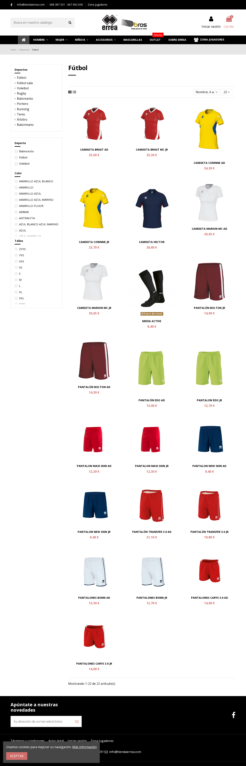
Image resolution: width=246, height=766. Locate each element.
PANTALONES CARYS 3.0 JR (94, 663)
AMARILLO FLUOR (31, 206)
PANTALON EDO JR (209, 400)
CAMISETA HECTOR (152, 242)
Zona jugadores (97, 4)
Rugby (21, 93)
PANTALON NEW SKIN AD (209, 466)
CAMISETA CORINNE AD (209, 163)
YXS (21, 255)
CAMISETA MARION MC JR (94, 308)
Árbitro (22, 119)
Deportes (21, 69)
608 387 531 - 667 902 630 (67, 4)
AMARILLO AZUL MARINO (36, 199)
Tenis (21, 114)
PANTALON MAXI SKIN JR (152, 466)
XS (20, 267)
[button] (40, 40)
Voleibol (23, 88)
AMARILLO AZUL (30, 193)
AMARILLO (26, 187)
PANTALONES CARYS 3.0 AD (209, 597)
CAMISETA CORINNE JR (94, 242)
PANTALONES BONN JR (151, 597)
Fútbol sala (25, 83)
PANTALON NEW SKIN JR (94, 532)
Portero (22, 104)
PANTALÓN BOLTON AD (94, 387)
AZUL (22, 230)
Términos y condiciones (28, 741)
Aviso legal (56, 741)
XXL (21, 298)
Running (23, 109)
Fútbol (21, 77)
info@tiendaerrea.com (31, 4)
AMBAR (24, 212)
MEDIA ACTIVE (151, 321)
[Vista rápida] (94, 145)
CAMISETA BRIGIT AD (94, 149)
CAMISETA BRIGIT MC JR (152, 149)
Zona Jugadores (102, 741)
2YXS (22, 249)
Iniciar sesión (77, 741)
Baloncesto (25, 98)
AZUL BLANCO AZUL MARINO (38, 224)
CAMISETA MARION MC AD (209, 228)
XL (20, 292)
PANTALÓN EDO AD (152, 400)
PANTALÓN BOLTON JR (209, 308)
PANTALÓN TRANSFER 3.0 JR (209, 532)
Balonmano (25, 125)
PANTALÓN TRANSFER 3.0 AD (151, 532)
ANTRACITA (27, 218)
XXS (21, 261)
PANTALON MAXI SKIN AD (94, 466)
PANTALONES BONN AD (94, 597)
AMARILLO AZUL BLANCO (36, 181)
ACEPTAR (16, 756)
